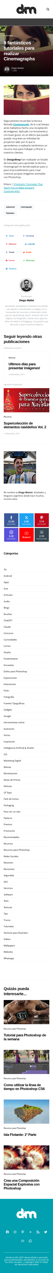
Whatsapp (9, 958)
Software (8, 894)
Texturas (8, 907)
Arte (6, 588)
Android (8, 575)
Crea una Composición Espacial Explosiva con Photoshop (22, 1184)
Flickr (6, 690)
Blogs (6, 607)
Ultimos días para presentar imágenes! (24, 366)
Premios (8, 824)
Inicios (7, 735)
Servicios (8, 888)
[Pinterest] (23, 1232)
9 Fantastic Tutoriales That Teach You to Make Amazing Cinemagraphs (23, 188)
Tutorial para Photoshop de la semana (25, 1037)
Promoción (9, 830)
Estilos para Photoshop (15, 671)
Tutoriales (8, 35)
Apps (6, 582)
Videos (7, 939)
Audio (7, 601)
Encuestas (9, 665)
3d (5, 569)
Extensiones (10, 684)
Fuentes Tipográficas (14, 703)
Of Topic (8, 792)
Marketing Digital (12, 760)
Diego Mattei (17, 68)
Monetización (10, 773)
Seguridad (9, 875)
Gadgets (8, 709)
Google (7, 716)
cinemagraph (26, 207)
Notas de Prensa (12, 779)
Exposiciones (10, 677)
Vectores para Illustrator (16, 932)
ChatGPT (8, 620)
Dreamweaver (11, 658)
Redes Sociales (11, 856)
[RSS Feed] (38, 1232)
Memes (7, 767)
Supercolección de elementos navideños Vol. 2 (25, 425)
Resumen (8, 862)
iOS (5, 754)
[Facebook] (7, 1232)
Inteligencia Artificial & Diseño (19, 747)
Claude (7, 626)
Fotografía (9, 696)
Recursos (8, 417)
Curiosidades (10, 639)
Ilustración (9, 728)
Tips (6, 913)
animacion (10, 207)
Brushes (8, 614)
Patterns (8, 818)
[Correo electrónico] (23, 1241)
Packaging (9, 805)
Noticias (12, 358)
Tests (6, 900)
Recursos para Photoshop (17, 849)
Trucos (7, 920)
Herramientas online (14, 722)
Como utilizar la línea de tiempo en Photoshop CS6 (24, 1087)
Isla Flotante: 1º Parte (20, 1135)
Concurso (8, 633)
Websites (8, 951)
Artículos (8, 594)
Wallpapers (9, 945)
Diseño (7, 652)
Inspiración (9, 741)
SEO (6, 881)
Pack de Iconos (11, 798)
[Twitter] (46, 1232)
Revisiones (9, 869)
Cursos (7, 645)
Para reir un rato (12, 811)
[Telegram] (30, 1232)
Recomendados (11, 837)
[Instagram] (15, 1232)
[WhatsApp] (30, 1241)
